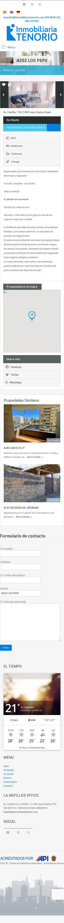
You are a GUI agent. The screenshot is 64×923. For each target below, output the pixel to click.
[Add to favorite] (4, 85)
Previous (3, 94)
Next (61, 94)
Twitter (14, 374)
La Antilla (20, 70)
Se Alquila (9, 770)
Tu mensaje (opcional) (13, 601)
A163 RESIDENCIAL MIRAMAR (21, 507)
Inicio (6, 766)
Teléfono (5, 562)
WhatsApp (15, 382)
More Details (34, 457)
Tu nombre (6, 548)
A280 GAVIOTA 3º (14, 448)
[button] (35, 321)
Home (6, 70)
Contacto (8, 785)
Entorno (8, 778)
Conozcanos (10, 782)
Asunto (4, 588)
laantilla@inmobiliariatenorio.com (24, 17)
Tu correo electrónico (12, 575)
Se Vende (8, 774)
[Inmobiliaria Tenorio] (32, 32)
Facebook (15, 367)
